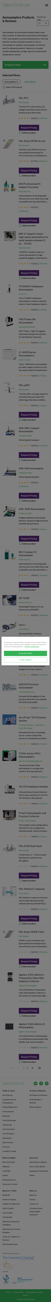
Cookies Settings (25, 660)
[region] (25, 650)
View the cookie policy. (31, 647)
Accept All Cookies (25, 653)
